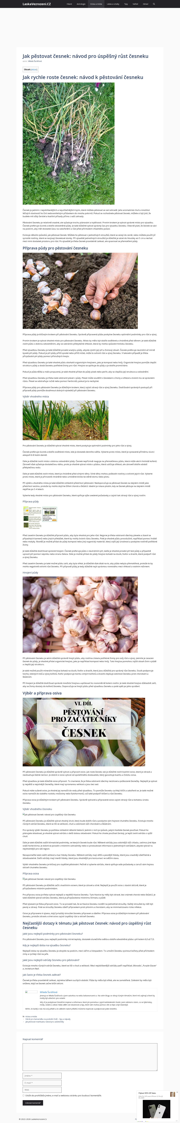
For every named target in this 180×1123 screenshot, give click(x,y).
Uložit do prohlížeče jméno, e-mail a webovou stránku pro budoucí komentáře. (63, 1095)
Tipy (126, 4)
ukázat (34, 69)
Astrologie (81, 4)
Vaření (135, 4)
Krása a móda (96, 4)
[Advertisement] (90, 26)
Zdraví (145, 4)
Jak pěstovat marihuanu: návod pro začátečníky (44, 1022)
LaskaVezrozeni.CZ (37, 4)
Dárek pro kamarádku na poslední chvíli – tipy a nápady (47, 1019)
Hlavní (69, 4)
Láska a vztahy (113, 4)
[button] (154, 4)
